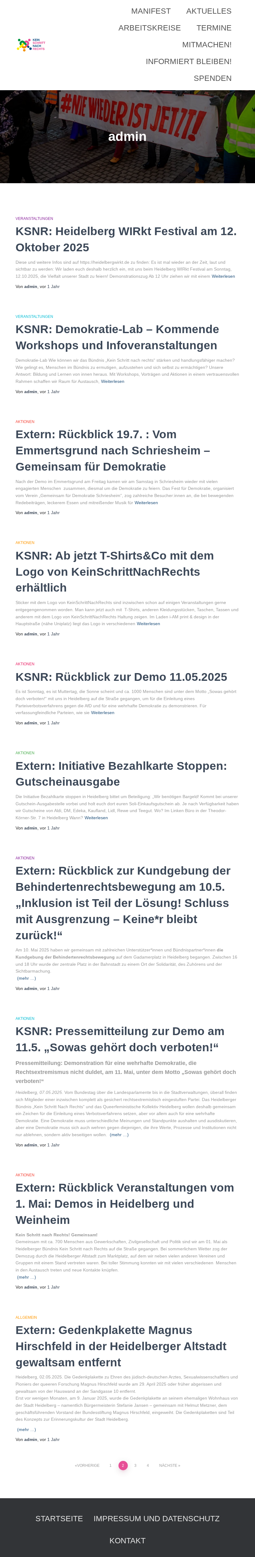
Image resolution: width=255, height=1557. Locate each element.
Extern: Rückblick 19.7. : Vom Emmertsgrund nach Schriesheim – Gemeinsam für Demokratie (113, 450)
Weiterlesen (223, 276)
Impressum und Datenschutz (157, 1518)
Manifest (151, 11)
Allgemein (26, 1317)
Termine (214, 27)
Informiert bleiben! (189, 61)
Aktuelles (209, 11)
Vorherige (88, 1465)
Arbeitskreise (149, 27)
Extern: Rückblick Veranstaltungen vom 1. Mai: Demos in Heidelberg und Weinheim (125, 1203)
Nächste (168, 1465)
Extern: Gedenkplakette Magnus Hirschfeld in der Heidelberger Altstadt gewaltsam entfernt (121, 1346)
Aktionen (25, 422)
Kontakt (127, 1540)
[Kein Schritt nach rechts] (31, 45)
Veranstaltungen (34, 218)
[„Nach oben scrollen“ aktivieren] (243, 1544)
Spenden (213, 78)
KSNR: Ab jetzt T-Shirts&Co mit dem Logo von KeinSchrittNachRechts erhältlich (115, 571)
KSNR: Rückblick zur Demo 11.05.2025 (121, 677)
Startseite (59, 1518)
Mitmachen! (207, 44)
